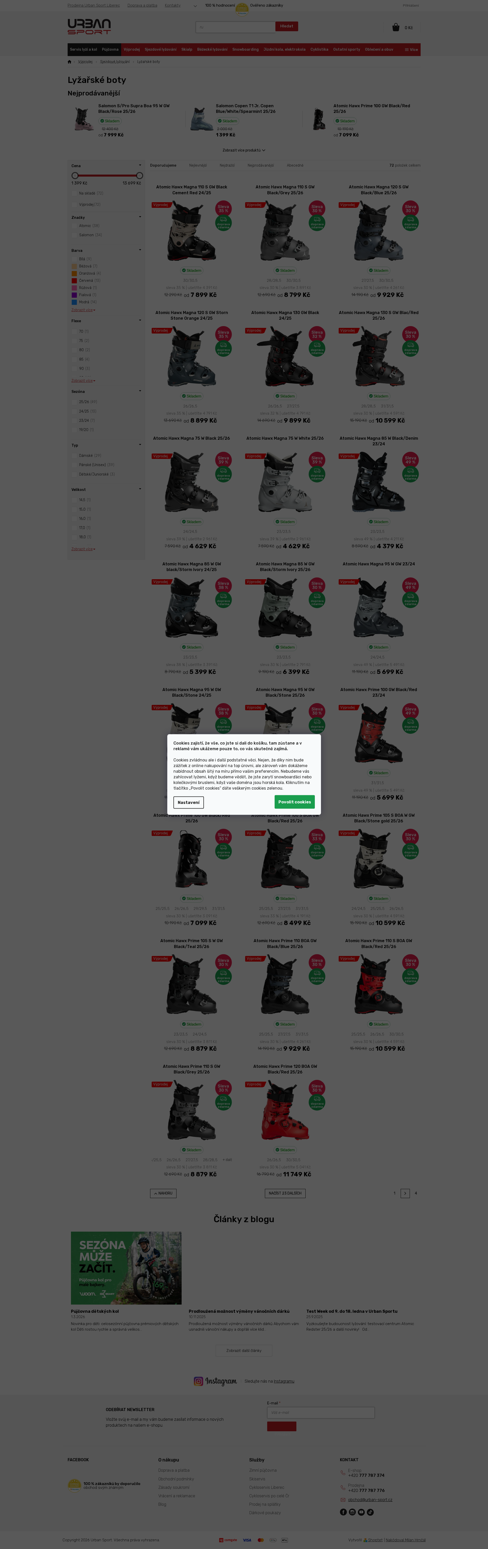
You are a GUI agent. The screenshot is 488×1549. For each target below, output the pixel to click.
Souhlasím (295, 802)
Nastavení (189, 802)
